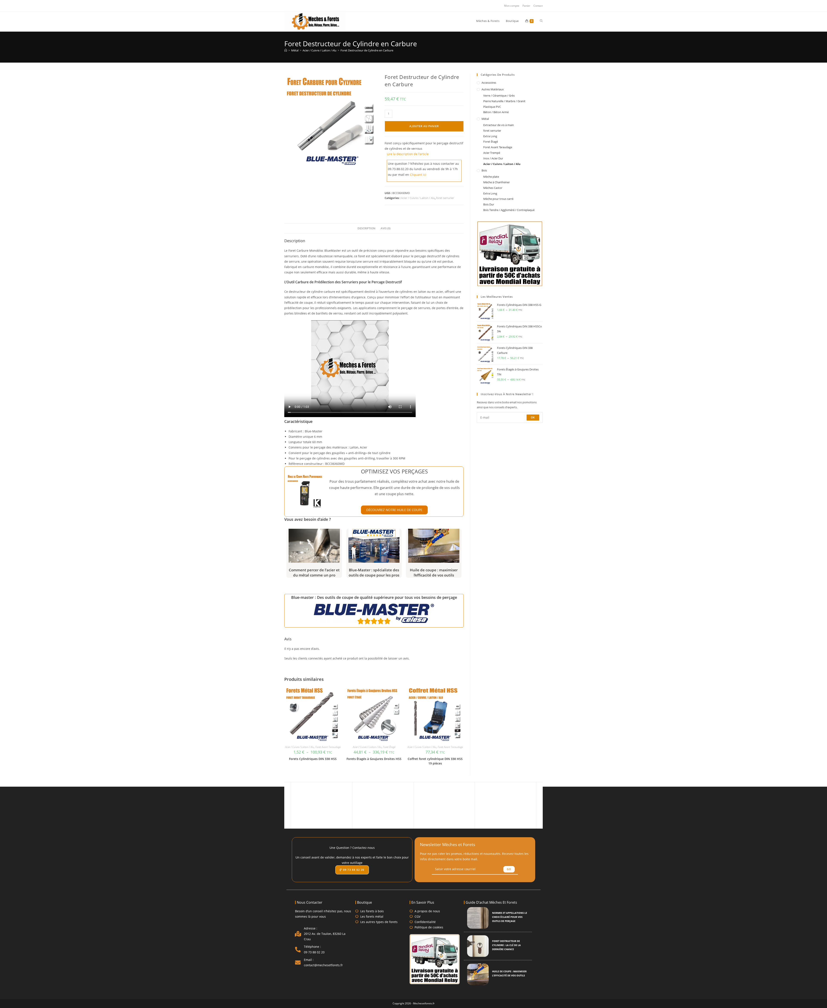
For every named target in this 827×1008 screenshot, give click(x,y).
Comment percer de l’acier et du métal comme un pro (314, 572)
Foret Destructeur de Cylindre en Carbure (366, 50)
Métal (485, 119)
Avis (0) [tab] (385, 228)
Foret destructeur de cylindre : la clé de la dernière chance (506, 945)
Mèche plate (491, 177)
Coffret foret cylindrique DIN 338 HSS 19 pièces (435, 761)
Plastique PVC (492, 107)
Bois (484, 170)
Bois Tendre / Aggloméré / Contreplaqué (509, 210)
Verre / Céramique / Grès (499, 95)
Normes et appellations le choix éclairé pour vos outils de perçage (509, 917)
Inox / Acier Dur (493, 158)
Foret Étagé (389, 747)
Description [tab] (366, 228)
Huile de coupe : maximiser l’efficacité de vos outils (434, 572)
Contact (538, 6)
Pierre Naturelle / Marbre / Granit (504, 101)
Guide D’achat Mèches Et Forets (491, 902)
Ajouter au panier (424, 126)
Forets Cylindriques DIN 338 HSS (313, 759)
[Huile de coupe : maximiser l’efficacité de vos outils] (478, 974)
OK (533, 417)
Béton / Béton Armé (496, 112)
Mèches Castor (492, 188)
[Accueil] (285, 50)
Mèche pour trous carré (498, 199)
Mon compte (511, 6)
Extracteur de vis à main (498, 125)
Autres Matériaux (493, 89)
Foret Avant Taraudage (327, 747)
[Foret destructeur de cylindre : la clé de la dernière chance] (478, 946)
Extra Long (490, 136)
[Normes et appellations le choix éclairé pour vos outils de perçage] (478, 918)
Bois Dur (488, 204)
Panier (526, 6)
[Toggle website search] (541, 21)
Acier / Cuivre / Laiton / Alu (418, 198)
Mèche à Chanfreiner (496, 182)
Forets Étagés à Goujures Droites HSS (374, 759)
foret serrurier (445, 198)
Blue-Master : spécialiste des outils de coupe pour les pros (374, 572)
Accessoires (489, 83)
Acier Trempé (491, 153)
